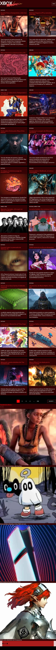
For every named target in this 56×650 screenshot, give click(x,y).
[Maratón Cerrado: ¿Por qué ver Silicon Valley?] (13, 222)
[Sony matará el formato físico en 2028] (28, 553)
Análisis (31, 50)
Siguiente (51, 401)
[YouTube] (7, 643)
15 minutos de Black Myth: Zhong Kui (41, 286)
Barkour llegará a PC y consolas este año (40, 13)
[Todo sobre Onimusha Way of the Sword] (13, 144)
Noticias (3, 10)
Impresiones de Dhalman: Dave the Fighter (41, 53)
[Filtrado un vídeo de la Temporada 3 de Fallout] (13, 106)
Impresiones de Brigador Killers (40, 93)
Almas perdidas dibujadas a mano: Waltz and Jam (13, 524)
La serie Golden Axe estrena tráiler (41, 209)
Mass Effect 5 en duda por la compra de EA (39, 363)
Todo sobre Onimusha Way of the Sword (12, 131)
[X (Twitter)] (2, 643)
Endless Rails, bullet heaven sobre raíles (41, 324)
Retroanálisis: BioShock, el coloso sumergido (41, 171)
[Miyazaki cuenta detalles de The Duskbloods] (13, 375)
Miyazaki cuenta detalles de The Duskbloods (12, 363)
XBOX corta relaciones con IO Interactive (11, 640)
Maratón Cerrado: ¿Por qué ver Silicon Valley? (12, 210)
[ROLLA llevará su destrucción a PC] (13, 64)
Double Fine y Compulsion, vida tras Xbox (14, 13)
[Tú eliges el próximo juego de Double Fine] (13, 184)
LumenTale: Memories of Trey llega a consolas (13, 324)
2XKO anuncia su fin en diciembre (41, 247)
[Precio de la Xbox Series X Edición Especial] (13, 299)
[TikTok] (5, 643)
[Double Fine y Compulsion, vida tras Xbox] (13, 26)
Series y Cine (4, 90)
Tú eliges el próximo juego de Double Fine (11, 171)
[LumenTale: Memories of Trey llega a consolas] (13, 337)
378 (38, 401)
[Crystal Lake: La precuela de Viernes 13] (13, 260)
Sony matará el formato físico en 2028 (10, 582)
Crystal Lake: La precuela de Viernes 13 (11, 248)
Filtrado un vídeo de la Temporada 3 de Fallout (13, 93)
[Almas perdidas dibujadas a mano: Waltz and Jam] (28, 495)
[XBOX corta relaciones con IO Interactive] (28, 611)
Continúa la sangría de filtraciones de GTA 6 (41, 131)
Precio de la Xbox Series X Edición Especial (13, 286)
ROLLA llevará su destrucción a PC (13, 53)
